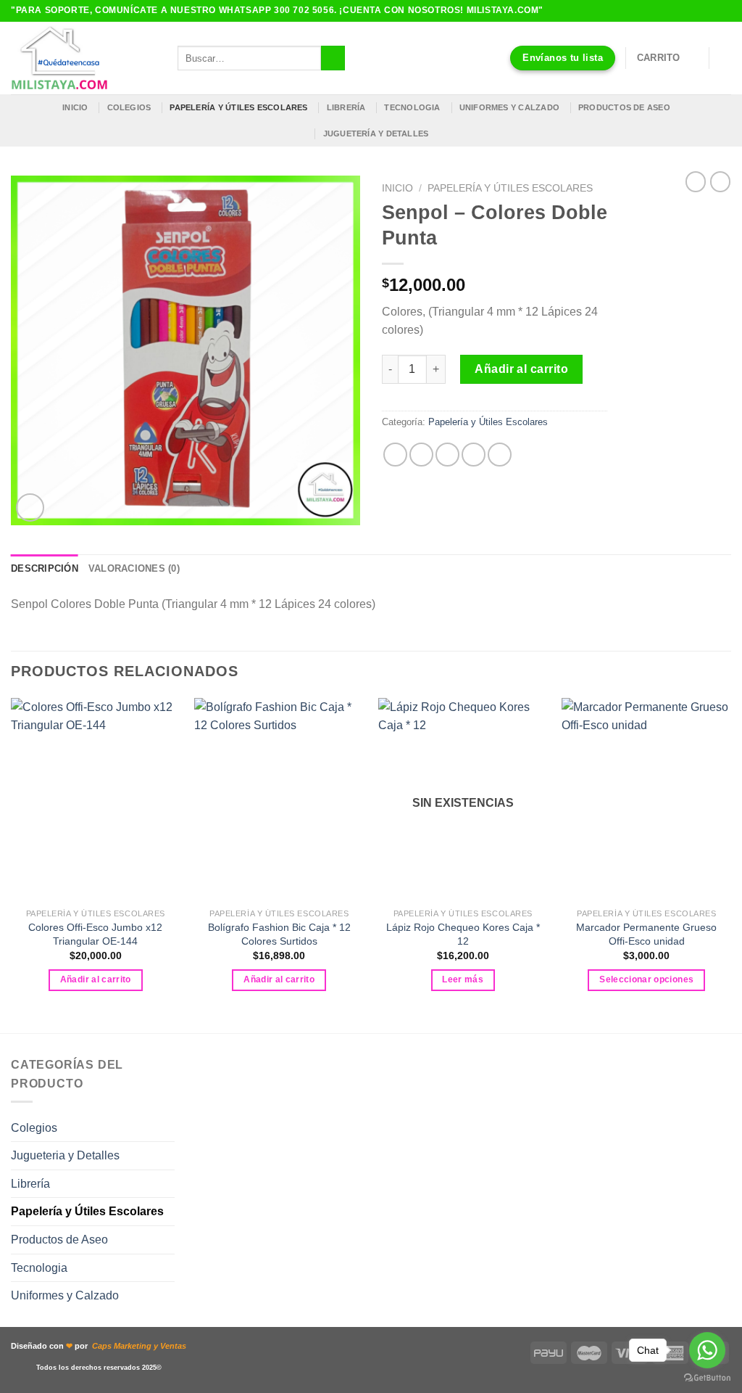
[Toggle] (169, 1127)
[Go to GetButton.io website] (707, 1378)
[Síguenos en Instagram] (710, 11)
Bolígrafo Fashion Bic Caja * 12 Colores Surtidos (279, 934)
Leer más (462, 979)
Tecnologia (412, 107)
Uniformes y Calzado (509, 107)
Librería (346, 107)
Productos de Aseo (624, 107)
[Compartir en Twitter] (421, 455)
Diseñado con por (98, 1345)
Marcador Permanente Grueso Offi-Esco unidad (646, 934)
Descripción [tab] (44, 568)
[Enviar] (333, 58)
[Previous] (11, 864)
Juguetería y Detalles (376, 133)
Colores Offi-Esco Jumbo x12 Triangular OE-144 (95, 934)
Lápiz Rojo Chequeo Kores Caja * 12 (463, 934)
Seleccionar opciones (646, 979)
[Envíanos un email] (724, 11)
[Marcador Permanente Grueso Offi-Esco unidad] (646, 799)
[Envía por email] (447, 455)
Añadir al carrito (521, 369)
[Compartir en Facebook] (395, 455)
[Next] (730, 864)
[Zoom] (30, 507)
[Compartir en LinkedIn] (500, 455)
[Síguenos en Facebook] (696, 11)
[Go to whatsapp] (707, 1350)
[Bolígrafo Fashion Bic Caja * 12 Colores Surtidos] (279, 799)
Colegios (129, 107)
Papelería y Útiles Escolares (510, 188)
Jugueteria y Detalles (65, 1155)
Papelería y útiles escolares (238, 107)
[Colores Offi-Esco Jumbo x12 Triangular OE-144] (95, 799)
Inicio (75, 107)
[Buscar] (725, 58)
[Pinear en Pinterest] (473, 455)
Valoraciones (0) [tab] (134, 568)
